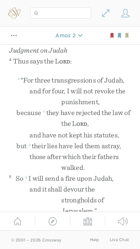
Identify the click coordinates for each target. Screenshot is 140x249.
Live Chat (119, 239)
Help (94, 239)
